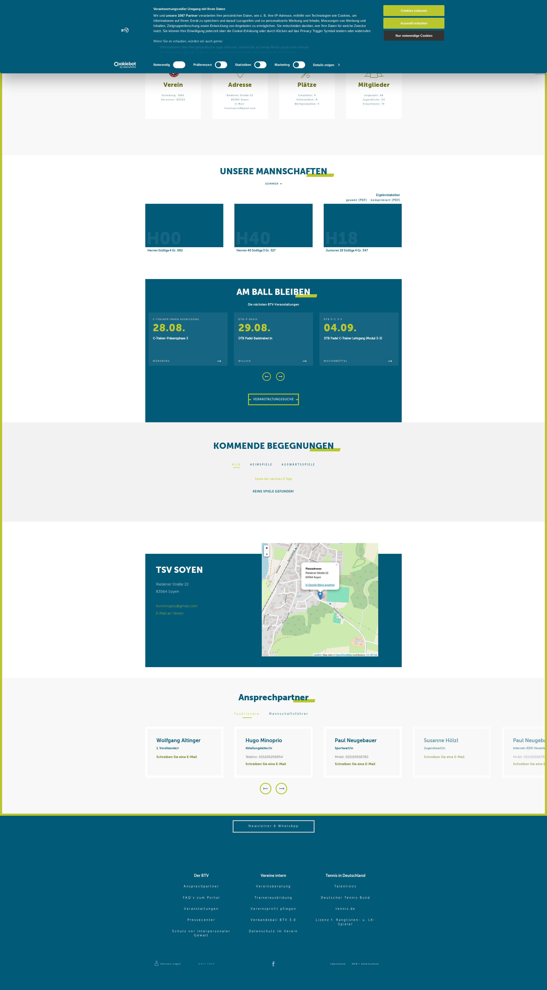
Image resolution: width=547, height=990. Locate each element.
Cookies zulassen (414, 10)
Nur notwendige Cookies (414, 35)
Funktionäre (247, 713)
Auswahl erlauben (413, 23)
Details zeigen (323, 65)
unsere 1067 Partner (182, 15)
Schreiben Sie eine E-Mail (176, 757)
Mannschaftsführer (289, 713)
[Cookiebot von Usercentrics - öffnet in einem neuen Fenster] (125, 65)
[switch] (221, 64)
